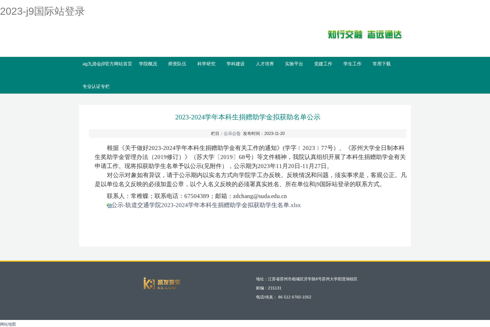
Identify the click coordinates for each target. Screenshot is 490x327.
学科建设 (236, 63)
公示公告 (232, 133)
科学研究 (206, 63)
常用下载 (382, 63)
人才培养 (265, 63)
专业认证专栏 (96, 86)
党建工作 (323, 63)
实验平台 (294, 63)
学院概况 (148, 63)
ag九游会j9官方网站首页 (107, 63)
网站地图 (8, 324)
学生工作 (352, 63)
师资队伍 (177, 63)
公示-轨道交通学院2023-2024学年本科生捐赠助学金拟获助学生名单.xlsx (206, 205)
